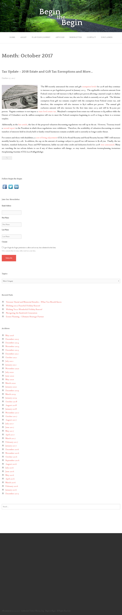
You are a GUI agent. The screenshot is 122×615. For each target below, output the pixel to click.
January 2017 (11, 445)
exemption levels (89, 86)
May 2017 (9, 431)
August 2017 (11, 420)
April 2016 (10, 479)
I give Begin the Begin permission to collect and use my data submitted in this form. (29, 248)
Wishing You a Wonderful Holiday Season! (24, 309)
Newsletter (75, 37)
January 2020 (11, 387)
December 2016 (12, 449)
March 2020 (10, 383)
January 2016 (11, 490)
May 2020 (9, 379)
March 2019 (10, 394)
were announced (107, 144)
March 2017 (10, 438)
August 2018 (11, 405)
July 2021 (9, 361)
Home (12, 37)
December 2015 (12, 493)
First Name (5, 218)
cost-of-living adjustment (46, 137)
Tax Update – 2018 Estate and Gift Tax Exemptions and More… (47, 71)
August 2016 (11, 464)
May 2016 (9, 475)
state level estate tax (47, 111)
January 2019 (11, 398)
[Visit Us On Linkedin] (16, 186)
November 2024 (12, 346)
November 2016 (12, 453)
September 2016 (12, 460)
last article (22, 124)
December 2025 (12, 339)
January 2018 (11, 409)
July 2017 (9, 423)
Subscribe (9, 258)
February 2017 (11, 442)
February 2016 (11, 486)
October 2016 (11, 457)
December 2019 (12, 390)
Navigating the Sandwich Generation (21, 313)
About (23, 37)
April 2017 (10, 434)
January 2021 (11, 365)
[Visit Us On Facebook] (5, 186)
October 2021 (11, 357)
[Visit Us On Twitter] (10, 186)
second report (9, 128)
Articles (60, 37)
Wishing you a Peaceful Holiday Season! (23, 305)
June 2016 (9, 471)
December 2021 (12, 353)
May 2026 (9, 335)
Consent (4, 242)
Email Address (6, 206)
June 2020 (9, 376)
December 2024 (12, 342)
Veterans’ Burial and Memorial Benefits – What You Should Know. (34, 302)
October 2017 (11, 416)
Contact (91, 37)
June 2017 (9, 427)
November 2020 (12, 368)
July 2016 (9, 467)
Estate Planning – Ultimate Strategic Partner (25, 316)
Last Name (5, 230)
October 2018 (11, 401)
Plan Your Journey (41, 37)
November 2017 (12, 412)
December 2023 (12, 350)
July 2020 (9, 372)
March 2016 (10, 482)
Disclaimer (106, 37)
